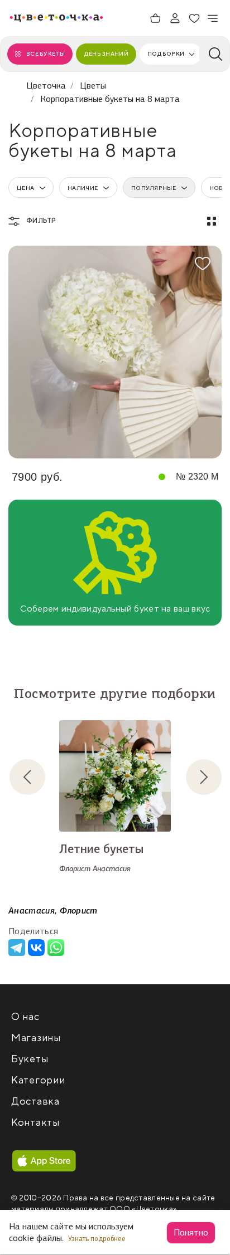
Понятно (191, 1232)
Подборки (165, 53)
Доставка (35, 1101)
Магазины (36, 1038)
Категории (38, 1080)
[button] (36, 777)
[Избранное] (194, 18)
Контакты (35, 1122)
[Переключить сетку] (212, 221)
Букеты (29, 1059)
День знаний (106, 53)
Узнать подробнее (97, 1238)
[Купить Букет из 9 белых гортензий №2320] (115, 352)
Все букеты (45, 53)
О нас (25, 1016)
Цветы (93, 85)
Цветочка (46, 85)
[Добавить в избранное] (202, 263)
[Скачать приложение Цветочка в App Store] (44, 1160)
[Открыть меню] (213, 18)
